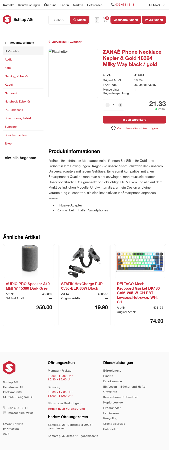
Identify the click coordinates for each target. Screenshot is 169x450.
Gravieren (110, 391)
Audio (8, 59)
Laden (64, 5)
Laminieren (111, 413)
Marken (78, 5)
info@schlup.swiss (20, 412)
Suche (81, 19)
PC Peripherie (14, 109)
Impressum (11, 428)
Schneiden (110, 429)
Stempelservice (114, 423)
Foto (8, 67)
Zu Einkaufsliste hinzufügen (137, 128)
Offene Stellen (13, 424)
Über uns (50, 5)
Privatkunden (154, 19)
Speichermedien (16, 134)
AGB (6, 433)
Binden (108, 376)
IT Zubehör (12, 50)
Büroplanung (112, 370)
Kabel (9, 84)
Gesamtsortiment (21, 42)
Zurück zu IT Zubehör (66, 41)
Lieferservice (112, 407)
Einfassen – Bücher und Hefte (124, 386)
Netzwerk (11, 92)
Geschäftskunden (126, 19)
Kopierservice (113, 402)
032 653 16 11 (124, 4)
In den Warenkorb (134, 119)
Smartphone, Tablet (18, 118)
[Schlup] (25, 19)
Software (11, 126)
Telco (8, 143)
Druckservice (112, 381)
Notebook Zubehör (17, 101)
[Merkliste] (97, 19)
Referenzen (94, 5)
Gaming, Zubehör (16, 76)
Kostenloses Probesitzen (120, 397)
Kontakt (8, 5)
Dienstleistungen (29, 5)
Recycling (110, 418)
